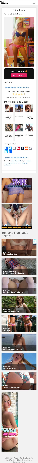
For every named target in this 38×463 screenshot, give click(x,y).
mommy (6, 163)
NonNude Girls (16, 161)
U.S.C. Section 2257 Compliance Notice (22, 461)
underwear (7, 165)
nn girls (12, 163)
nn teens (18, 163)
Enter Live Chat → (19, 75)
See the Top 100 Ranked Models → (17, 87)
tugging (24, 163)
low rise (28, 161)
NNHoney (9, 458)
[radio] (13, 94)
